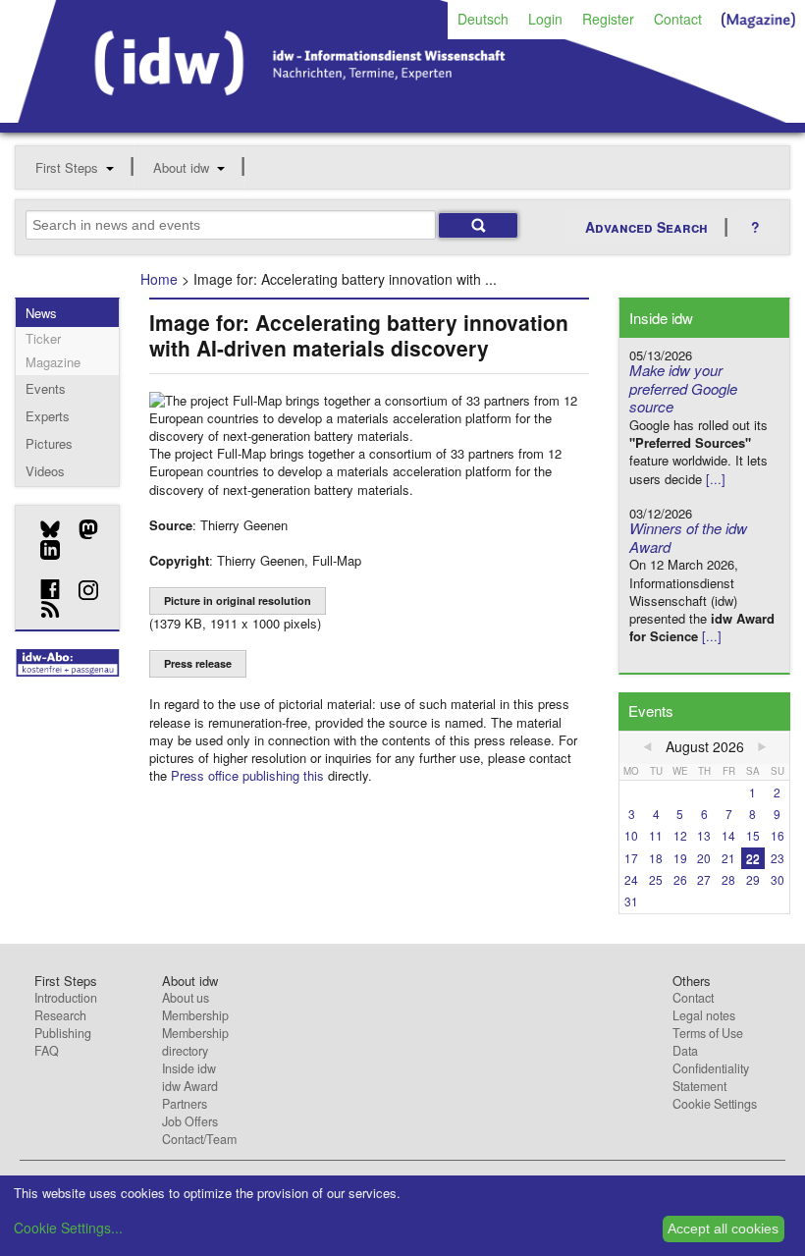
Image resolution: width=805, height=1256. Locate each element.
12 (680, 835)
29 (753, 879)
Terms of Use (707, 1033)
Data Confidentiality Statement (710, 1068)
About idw (181, 167)
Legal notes (703, 1015)
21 (728, 857)
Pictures (49, 443)
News (41, 312)
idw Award (190, 1086)
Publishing (62, 1033)
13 (704, 835)
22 (753, 857)
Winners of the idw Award (688, 537)
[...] (715, 478)
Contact (678, 18)
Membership (195, 1015)
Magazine (53, 362)
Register (608, 18)
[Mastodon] (81, 529)
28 (728, 879)
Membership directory (195, 1042)
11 (656, 835)
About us (185, 998)
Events (46, 388)
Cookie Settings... (68, 1227)
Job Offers (190, 1121)
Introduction (65, 998)
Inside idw (189, 1068)
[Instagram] (81, 590)
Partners (184, 1104)
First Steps (66, 167)
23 (777, 857)
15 (753, 835)
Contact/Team (199, 1139)
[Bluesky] (43, 529)
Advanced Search (646, 227)
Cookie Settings (714, 1104)
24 (631, 879)
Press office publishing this (247, 775)
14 (728, 835)
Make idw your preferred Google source (683, 388)
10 (631, 835)
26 (680, 879)
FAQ (46, 1051)
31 (631, 901)
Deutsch (483, 18)
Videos (45, 471)
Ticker (43, 338)
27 (704, 879)
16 (777, 835)
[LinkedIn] (43, 550)
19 (680, 857)
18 (656, 857)
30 (777, 879)
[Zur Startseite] (402, 116)
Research (60, 1015)
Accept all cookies (723, 1228)
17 (631, 857)
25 (656, 879)
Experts (48, 416)
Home (159, 279)
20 (704, 857)
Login (545, 18)
